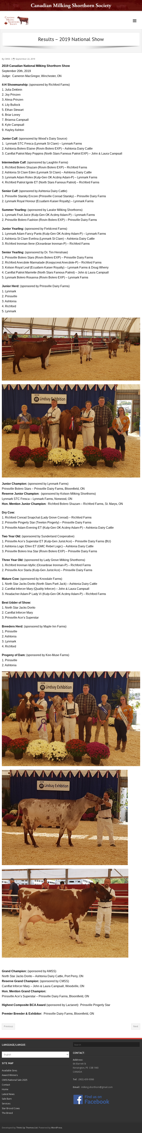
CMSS (7, 58)
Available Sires (9, 1070)
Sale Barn (7, 1098)
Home (5, 1089)
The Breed (7, 1113)
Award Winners (10, 1075)
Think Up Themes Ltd (27, 1127)
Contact (6, 1084)
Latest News (8, 1094)
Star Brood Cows (11, 1108)
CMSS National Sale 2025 (14, 1079)
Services (6, 1103)
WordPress (56, 1127)
